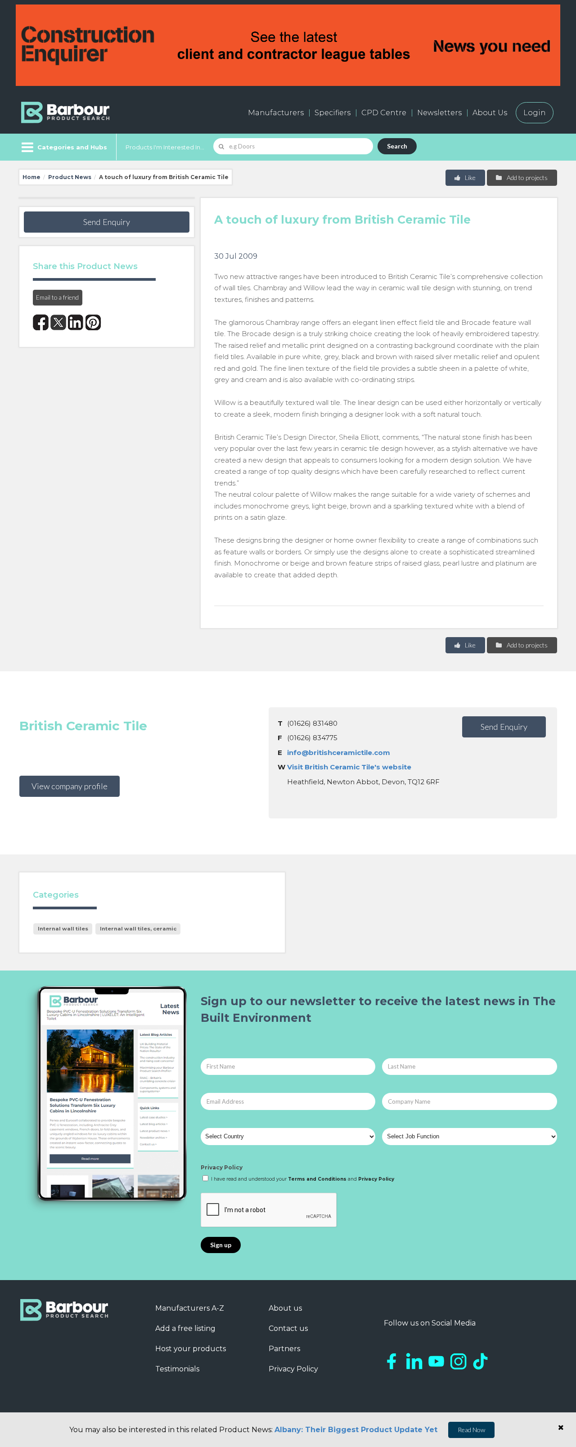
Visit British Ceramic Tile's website (349, 767)
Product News (69, 177)
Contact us (288, 1328)
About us (285, 1308)
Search (397, 146)
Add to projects (526, 177)
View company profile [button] (70, 786)
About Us (489, 112)
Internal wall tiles (63, 929)
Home (31, 177)
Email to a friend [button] (57, 297)
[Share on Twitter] (58, 322)
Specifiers (333, 112)
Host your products (190, 1348)
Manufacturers (276, 112)
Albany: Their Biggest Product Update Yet (355, 1429)
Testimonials (177, 1369)
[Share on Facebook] (41, 322)
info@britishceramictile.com (338, 752)
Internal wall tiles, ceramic (138, 929)
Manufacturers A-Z (189, 1308)
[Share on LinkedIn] (76, 322)
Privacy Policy (222, 1167)
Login (534, 112)
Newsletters (439, 112)
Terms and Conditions (317, 1179)
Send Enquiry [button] (106, 222)
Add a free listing (185, 1328)
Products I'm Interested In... (165, 147)
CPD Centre (383, 112)
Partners (284, 1348)
